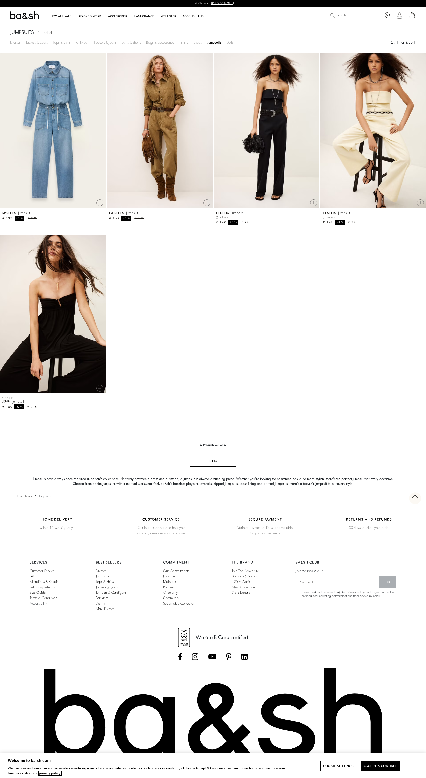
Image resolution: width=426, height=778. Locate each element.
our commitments (176, 571)
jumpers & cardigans (111, 592)
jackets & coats (107, 587)
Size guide (38, 592)
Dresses (15, 42)
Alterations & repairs (44, 581)
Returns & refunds (42, 587)
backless (102, 598)
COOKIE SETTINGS (338, 766)
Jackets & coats (37, 42)
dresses (101, 571)
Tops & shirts (61, 42)
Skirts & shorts (131, 42)
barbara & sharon (245, 576)
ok (388, 582)
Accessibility (38, 603)
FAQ (33, 576)
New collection (243, 587)
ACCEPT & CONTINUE (380, 766)
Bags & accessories (160, 42)
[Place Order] (412, 15)
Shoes (197, 42)
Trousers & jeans (105, 42)
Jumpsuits (214, 42)
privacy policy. (50, 773)
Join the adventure (245, 571)
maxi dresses (105, 609)
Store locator (241, 592)
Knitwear (82, 42)
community (171, 598)
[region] (213, 765)
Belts (230, 42)
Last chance (25, 496)
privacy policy (356, 592)
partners (168, 587)
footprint (169, 576)
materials (169, 581)
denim (100, 603)
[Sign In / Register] (399, 15)
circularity (170, 592)
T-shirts (183, 42)
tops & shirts (105, 581)
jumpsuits (102, 576)
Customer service (42, 571)
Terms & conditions (43, 598)
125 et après (241, 581)
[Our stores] (387, 15)
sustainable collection (179, 603)
